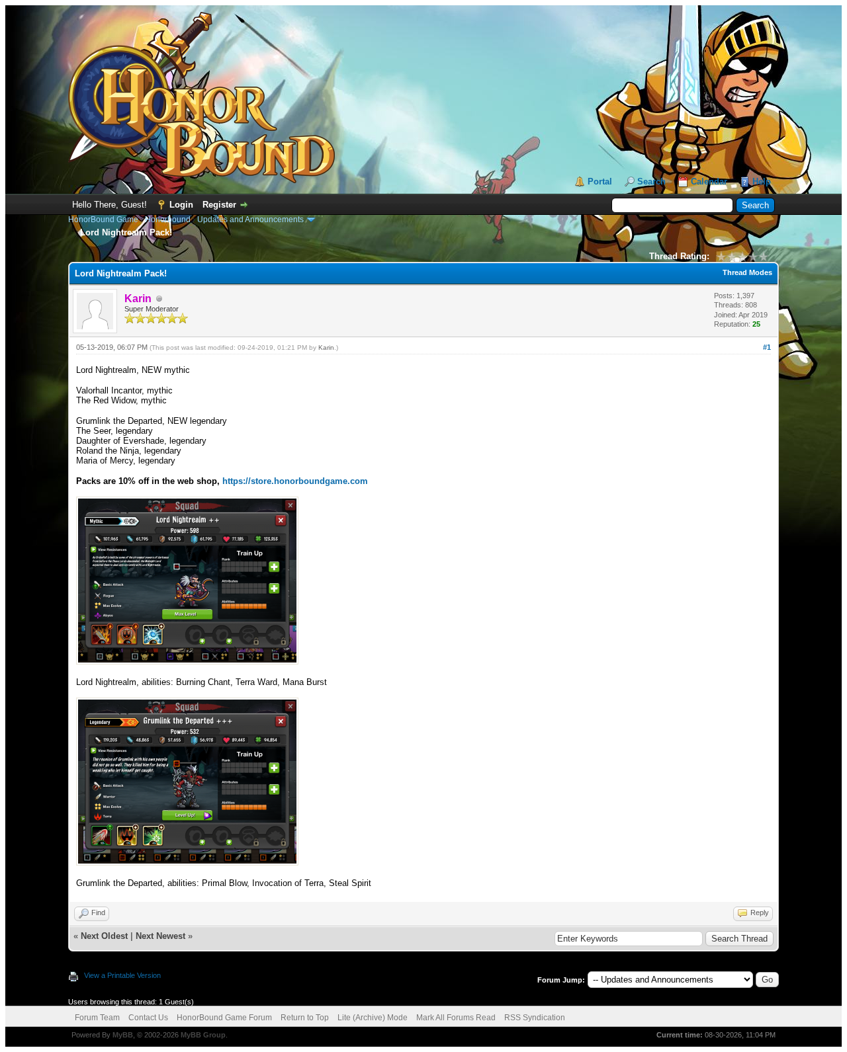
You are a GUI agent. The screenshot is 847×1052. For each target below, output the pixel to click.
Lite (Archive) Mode (372, 1017)
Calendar (709, 181)
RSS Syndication (534, 1017)
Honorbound (168, 219)
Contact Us (148, 1017)
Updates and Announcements (250, 219)
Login (181, 205)
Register (219, 205)
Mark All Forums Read (456, 1017)
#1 (767, 347)
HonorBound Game (103, 219)
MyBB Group (203, 1035)
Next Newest (160, 936)
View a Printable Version (122, 975)
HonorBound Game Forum (224, 1017)
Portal (600, 181)
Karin (326, 347)
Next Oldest (104, 936)
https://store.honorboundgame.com (295, 481)
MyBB (122, 1035)
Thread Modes (747, 272)
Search (651, 181)
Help (761, 181)
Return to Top (305, 1017)
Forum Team (97, 1017)
